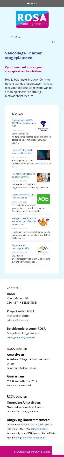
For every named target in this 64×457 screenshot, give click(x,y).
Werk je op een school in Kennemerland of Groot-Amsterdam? (24, 221)
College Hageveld (16, 424)
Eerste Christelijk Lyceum (39, 424)
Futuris (32, 367)
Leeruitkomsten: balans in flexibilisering (23, 196)
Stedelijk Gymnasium (34, 437)
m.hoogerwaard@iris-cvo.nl (21, 337)
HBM (21, 428)
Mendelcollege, (15, 437)
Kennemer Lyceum (16, 433)
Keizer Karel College (17, 367)
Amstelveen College (17, 359)
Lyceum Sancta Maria (44, 433)
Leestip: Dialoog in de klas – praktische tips (22, 152)
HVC (27, 428)
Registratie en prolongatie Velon (20, 247)
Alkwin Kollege (14, 407)
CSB (9, 381)
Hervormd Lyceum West (24, 381)
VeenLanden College (17, 411)
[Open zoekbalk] (53, 42)
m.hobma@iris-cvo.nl (17, 320)
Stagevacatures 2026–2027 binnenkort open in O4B (24, 123)
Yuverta (34, 411)
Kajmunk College (39, 428)
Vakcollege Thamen (33, 407)
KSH (29, 433)
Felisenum (12, 428)
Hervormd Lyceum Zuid (19, 385)
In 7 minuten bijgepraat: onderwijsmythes (23, 175)
